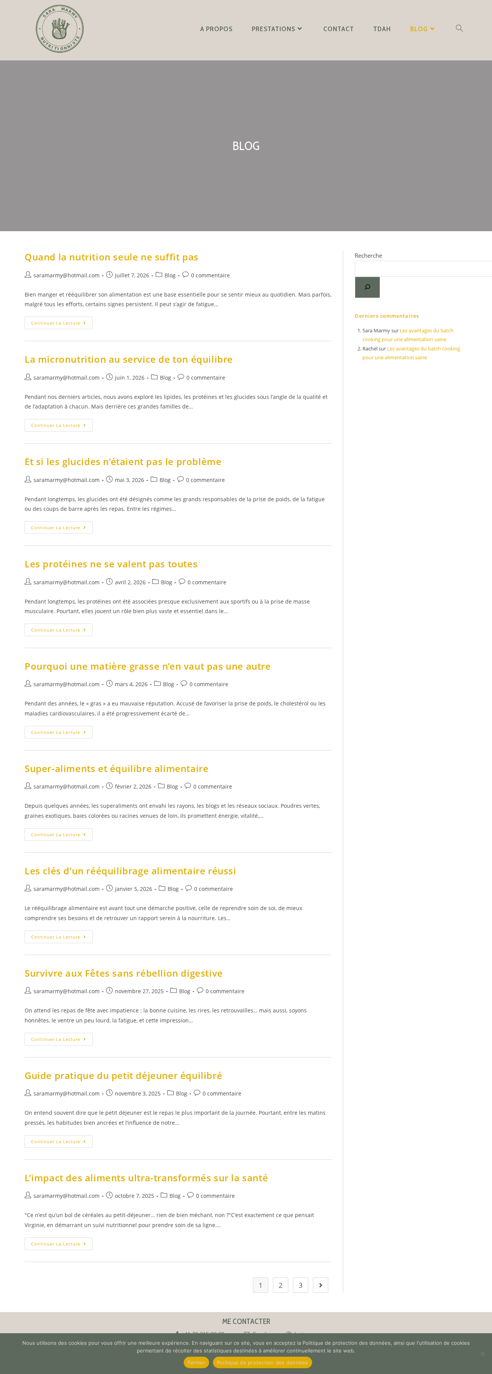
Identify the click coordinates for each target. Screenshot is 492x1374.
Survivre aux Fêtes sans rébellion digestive (124, 973)
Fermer (196, 1362)
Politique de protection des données (262, 1362)
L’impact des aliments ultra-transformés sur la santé (146, 1177)
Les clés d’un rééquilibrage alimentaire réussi (130, 870)
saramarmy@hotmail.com (66, 275)
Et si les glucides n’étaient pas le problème (123, 461)
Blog (170, 275)
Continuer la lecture (62, 321)
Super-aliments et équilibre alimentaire (116, 768)
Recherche (368, 255)
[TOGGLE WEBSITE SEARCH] (459, 29)
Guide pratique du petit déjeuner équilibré (123, 1075)
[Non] (482, 1353)
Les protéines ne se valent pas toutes (111, 563)
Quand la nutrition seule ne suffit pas (112, 256)
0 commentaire (210, 275)
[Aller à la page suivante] (320, 1285)
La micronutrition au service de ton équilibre (129, 359)
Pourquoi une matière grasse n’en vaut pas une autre (148, 666)
